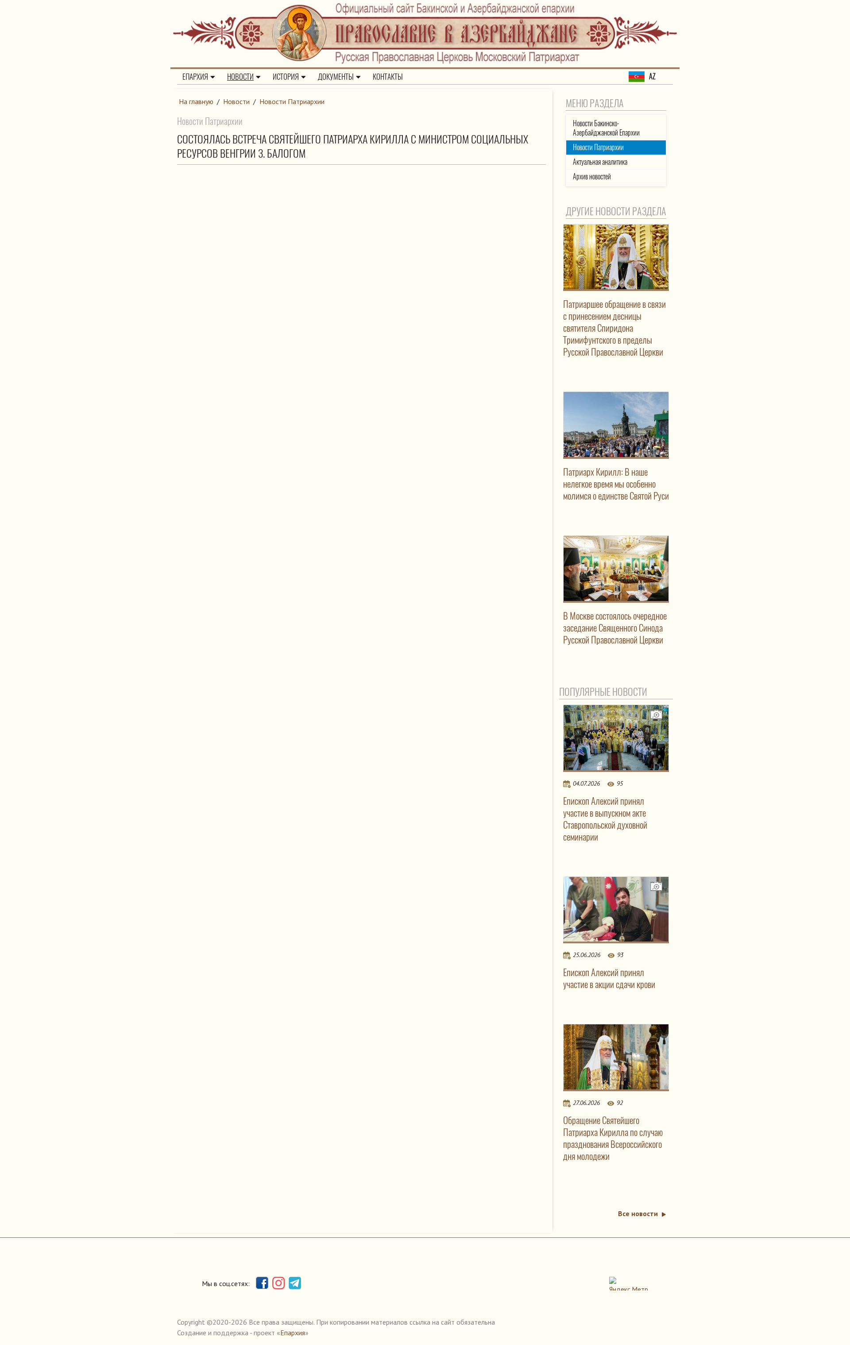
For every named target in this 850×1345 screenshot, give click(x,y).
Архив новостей (592, 176)
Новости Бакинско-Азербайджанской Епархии (606, 128)
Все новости (638, 1213)
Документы (336, 76)
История (286, 76)
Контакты (388, 76)
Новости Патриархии (292, 101)
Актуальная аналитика (600, 162)
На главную (196, 101)
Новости (240, 76)
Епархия (195, 76)
